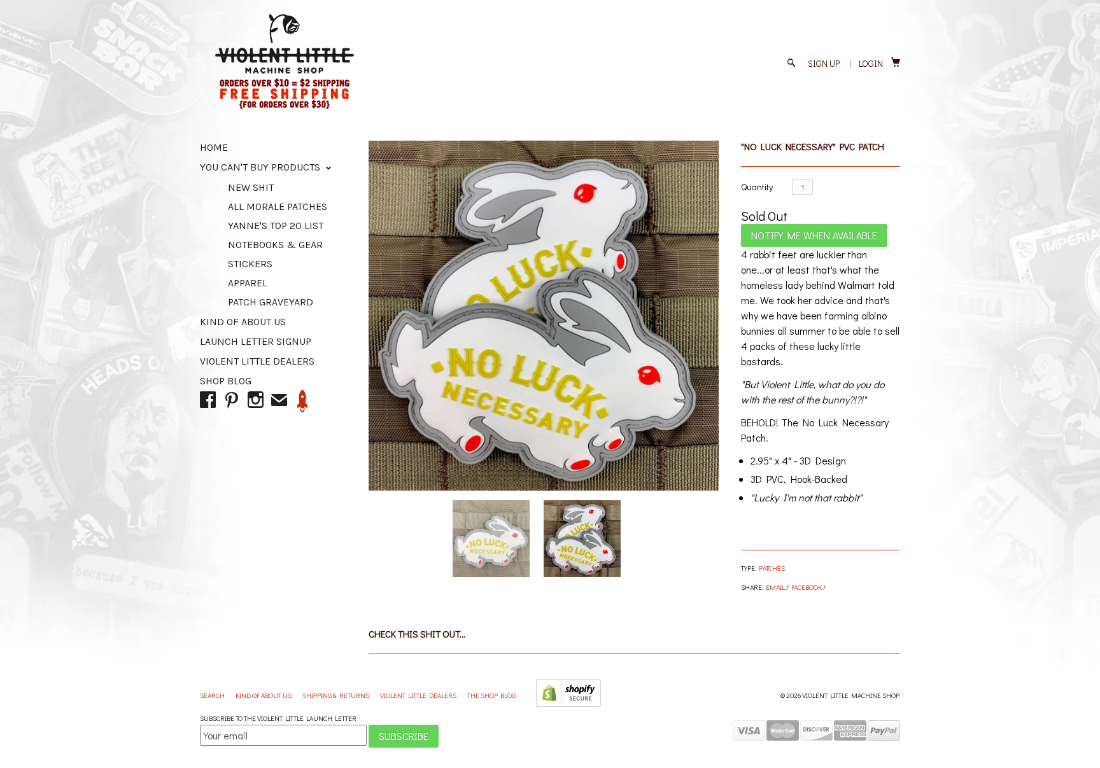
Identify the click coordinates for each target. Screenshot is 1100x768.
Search (213, 695)
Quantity (757, 187)
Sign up (824, 63)
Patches (772, 568)
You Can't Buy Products (261, 167)
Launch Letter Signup (255, 341)
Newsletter (303, 401)
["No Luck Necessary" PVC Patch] (544, 316)
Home (214, 147)
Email (775, 587)
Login (871, 63)
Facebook (806, 587)
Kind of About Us (243, 322)
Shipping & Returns (336, 695)
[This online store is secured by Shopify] (568, 704)
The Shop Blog (491, 695)
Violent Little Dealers (257, 361)
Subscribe (403, 736)
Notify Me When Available (814, 235)
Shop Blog (225, 381)
